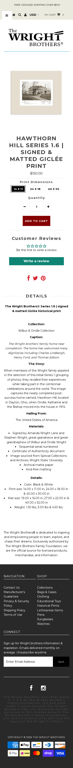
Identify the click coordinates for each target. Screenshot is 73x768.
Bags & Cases (46, 592)
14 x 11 (18, 189)
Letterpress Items (50, 610)
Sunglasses (45, 619)
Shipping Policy (14, 610)
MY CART (54, 14)
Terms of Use (13, 615)
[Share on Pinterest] (43, 279)
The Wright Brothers (49, 737)
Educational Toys (49, 601)
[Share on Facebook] (28, 279)
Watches (43, 624)
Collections (45, 587)
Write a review (36, 261)
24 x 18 (35, 189)
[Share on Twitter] (35, 279)
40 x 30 (53, 189)
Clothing (43, 596)
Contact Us (11, 587)
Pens (40, 615)
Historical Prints (48, 605)
